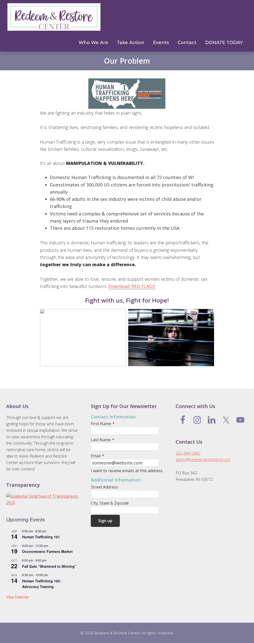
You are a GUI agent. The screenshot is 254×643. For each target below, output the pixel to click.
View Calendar (17, 596)
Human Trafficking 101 (41, 536)
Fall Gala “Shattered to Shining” (49, 566)
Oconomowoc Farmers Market (47, 551)
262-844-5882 (188, 453)
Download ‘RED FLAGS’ (132, 286)
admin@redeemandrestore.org (203, 459)
